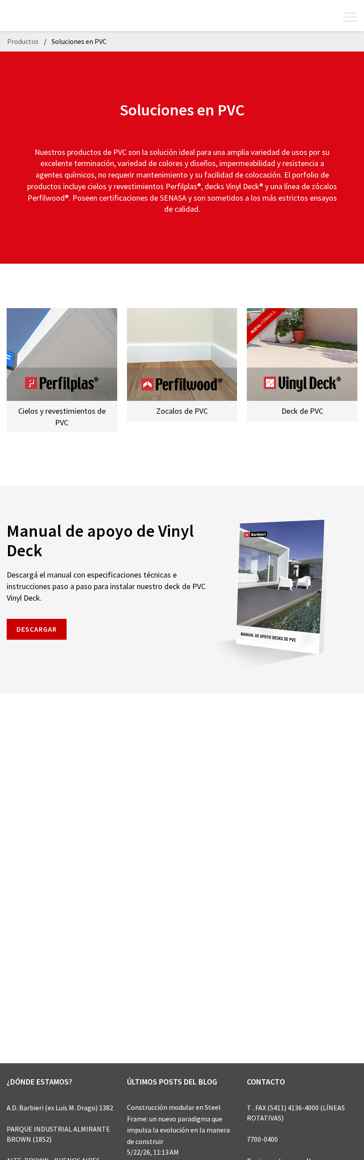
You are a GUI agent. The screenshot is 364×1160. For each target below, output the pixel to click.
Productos (23, 41)
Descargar (36, 629)
